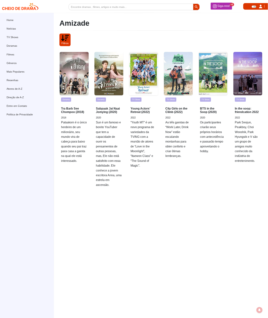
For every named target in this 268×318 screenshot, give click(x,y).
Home (10, 20)
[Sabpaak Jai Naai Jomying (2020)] (108, 73)
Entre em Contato (17, 105)
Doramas (12, 45)
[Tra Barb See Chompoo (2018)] (74, 73)
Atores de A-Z (14, 88)
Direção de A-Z (15, 97)
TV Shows (12, 37)
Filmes (10, 54)
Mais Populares (15, 71)
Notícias (11, 28)
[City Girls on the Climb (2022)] (178, 73)
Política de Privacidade (20, 114)
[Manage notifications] (259, 310)
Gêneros (12, 62)
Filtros (65, 43)
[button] (221, 6)
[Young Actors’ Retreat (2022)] (143, 73)
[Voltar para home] (255, 310)
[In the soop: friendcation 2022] (247, 73)
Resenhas (12, 80)
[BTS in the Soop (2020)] (213, 73)
